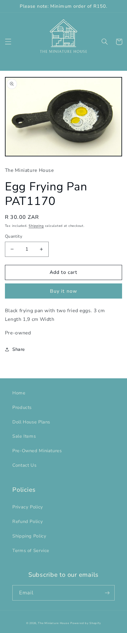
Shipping (36, 225)
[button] (8, 42)
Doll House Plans (31, 422)
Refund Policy (27, 521)
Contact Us (24, 465)
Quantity (13, 236)
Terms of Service (30, 550)
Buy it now (63, 291)
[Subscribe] (107, 592)
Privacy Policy (27, 507)
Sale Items (24, 436)
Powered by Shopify (85, 623)
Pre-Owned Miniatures (37, 451)
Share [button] (18, 349)
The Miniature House (53, 623)
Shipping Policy (29, 536)
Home (19, 393)
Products (22, 407)
